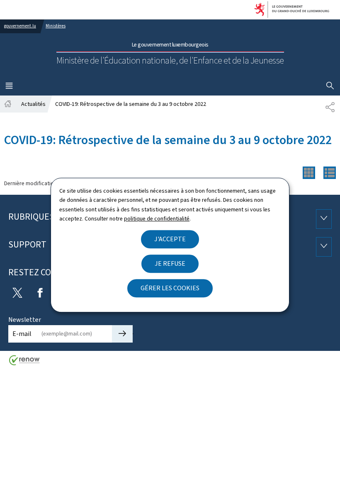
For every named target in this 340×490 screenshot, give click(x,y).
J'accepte (170, 239)
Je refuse (170, 263)
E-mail (22, 333)
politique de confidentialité (156, 219)
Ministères (56, 26)
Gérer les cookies (170, 288)
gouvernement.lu (20, 26)
